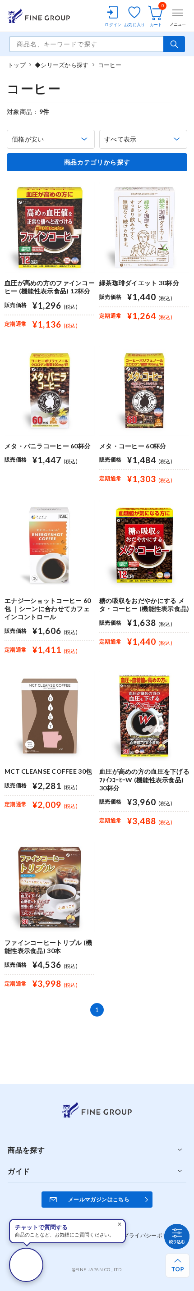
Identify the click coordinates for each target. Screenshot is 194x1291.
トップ (17, 64)
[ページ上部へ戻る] (177, 1265)
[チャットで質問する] (26, 1265)
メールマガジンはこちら (98, 1199)
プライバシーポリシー (151, 1235)
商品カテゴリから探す (97, 162)
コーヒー (110, 64)
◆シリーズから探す (61, 64)
